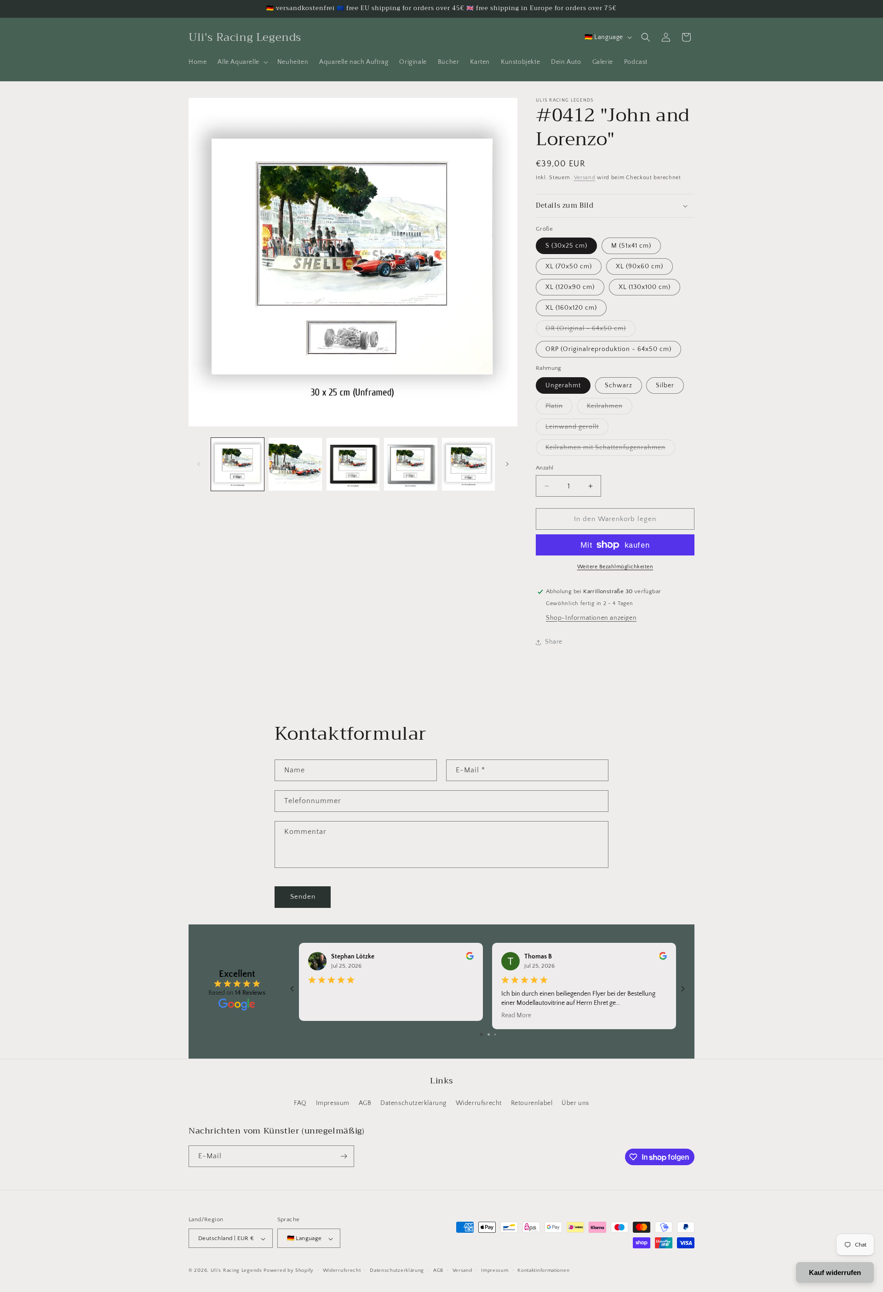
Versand (585, 178)
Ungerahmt (563, 385)
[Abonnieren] (343, 1156)
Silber (665, 385)
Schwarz (618, 385)
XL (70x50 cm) (568, 266)
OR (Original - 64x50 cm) (590, 330)
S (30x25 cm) (566, 245)
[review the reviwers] (470, 958)
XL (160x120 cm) (571, 308)
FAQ (300, 1103)
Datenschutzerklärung (413, 1103)
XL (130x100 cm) (645, 287)
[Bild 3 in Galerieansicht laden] (353, 464)
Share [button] (553, 642)
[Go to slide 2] (488, 1034)
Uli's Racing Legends (236, 1271)
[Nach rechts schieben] (507, 464)
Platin (559, 408)
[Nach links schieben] (199, 464)
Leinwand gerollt (576, 429)
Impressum (333, 1103)
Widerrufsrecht (479, 1103)
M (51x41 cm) (631, 245)
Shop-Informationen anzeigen (591, 618)
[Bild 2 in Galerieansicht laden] (295, 464)
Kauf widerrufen (835, 1272)
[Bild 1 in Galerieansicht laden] (237, 464)
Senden (302, 897)
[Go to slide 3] (495, 1034)
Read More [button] (516, 1015)
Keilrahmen (609, 408)
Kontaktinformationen (543, 1270)
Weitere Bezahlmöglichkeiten (615, 567)
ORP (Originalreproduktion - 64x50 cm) (608, 349)
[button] (241, 62)
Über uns (575, 1103)
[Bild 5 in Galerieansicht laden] (468, 464)
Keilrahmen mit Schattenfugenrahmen (610, 449)
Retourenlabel (532, 1103)
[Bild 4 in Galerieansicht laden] (410, 464)
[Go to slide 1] (481, 1034)
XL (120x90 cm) (570, 287)
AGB (365, 1103)
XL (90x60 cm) (639, 266)
